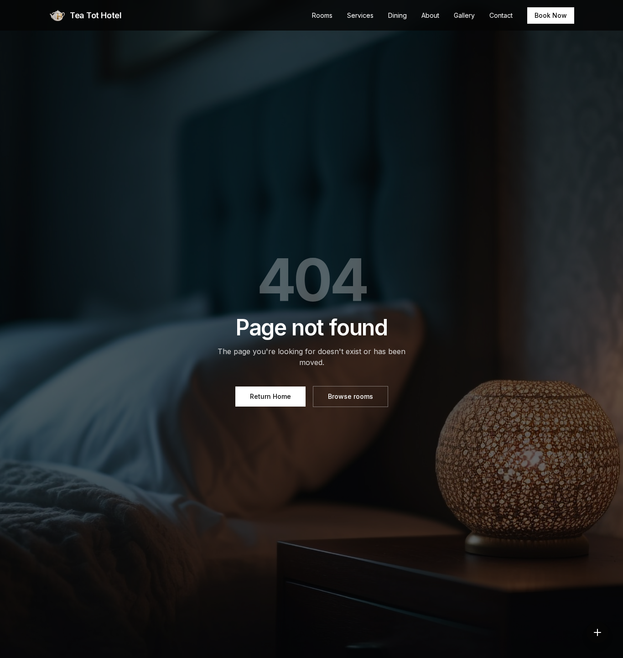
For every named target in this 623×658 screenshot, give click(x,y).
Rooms (322, 15)
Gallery (464, 15)
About (430, 15)
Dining (397, 15)
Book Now (551, 15)
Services (360, 15)
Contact (501, 15)
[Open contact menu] (597, 632)
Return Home (270, 396)
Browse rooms (350, 396)
